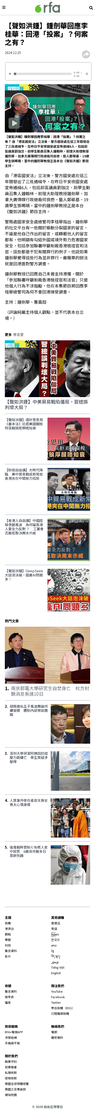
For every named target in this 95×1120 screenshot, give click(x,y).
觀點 (8, 934)
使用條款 (11, 1078)
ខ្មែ (52, 951)
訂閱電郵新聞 (60, 1013)
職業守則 (11, 1061)
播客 (8, 1002)
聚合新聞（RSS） (63, 1008)
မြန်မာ (55, 934)
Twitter (56, 1002)
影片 (8, 956)
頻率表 (9, 997)
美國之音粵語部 (15, 1089)
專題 (8, 939)
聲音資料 (11, 951)
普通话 (55, 923)
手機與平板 (12, 1043)
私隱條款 (11, 1072)
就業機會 (11, 1067)
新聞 (8, 923)
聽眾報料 (57, 1037)
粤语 (54, 928)
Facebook (58, 997)
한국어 (55, 939)
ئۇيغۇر (55, 962)
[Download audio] (87, 73)
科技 (8, 945)
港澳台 (9, 928)
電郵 (54, 1032)
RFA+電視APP (14, 1032)
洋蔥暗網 (11, 1037)
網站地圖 (11, 1095)
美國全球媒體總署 (17, 1083)
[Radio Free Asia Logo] (47, 7)
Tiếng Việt (57, 967)
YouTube (57, 991)
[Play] (11, 74)
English (56, 973)
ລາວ (53, 945)
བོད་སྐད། (55, 956)
